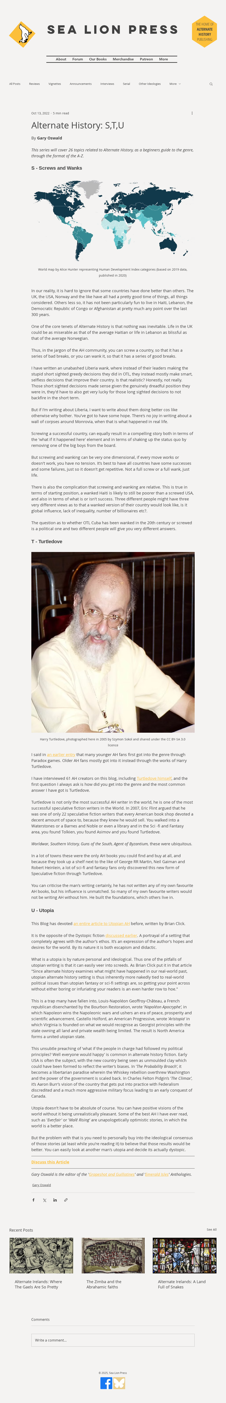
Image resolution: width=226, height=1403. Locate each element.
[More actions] (192, 113)
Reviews (34, 84)
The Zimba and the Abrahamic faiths (104, 1284)
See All (212, 1229)
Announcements (81, 84)
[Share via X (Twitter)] (44, 1200)
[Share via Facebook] (33, 1200)
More (173, 84)
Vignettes (55, 84)
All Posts (14, 84)
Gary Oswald (41, 1185)
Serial (126, 84)
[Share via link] (66, 1200)
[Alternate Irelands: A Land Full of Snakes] (185, 1255)
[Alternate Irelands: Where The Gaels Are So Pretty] (41, 1255)
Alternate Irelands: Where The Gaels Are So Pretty (38, 1284)
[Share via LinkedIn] (55, 1200)
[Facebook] (106, 1383)
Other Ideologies (150, 84)
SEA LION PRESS (113, 29)
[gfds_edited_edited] (119, 1383)
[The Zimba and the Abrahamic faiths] (113, 1255)
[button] (211, 83)
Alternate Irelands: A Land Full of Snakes (182, 1284)
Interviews (107, 84)
